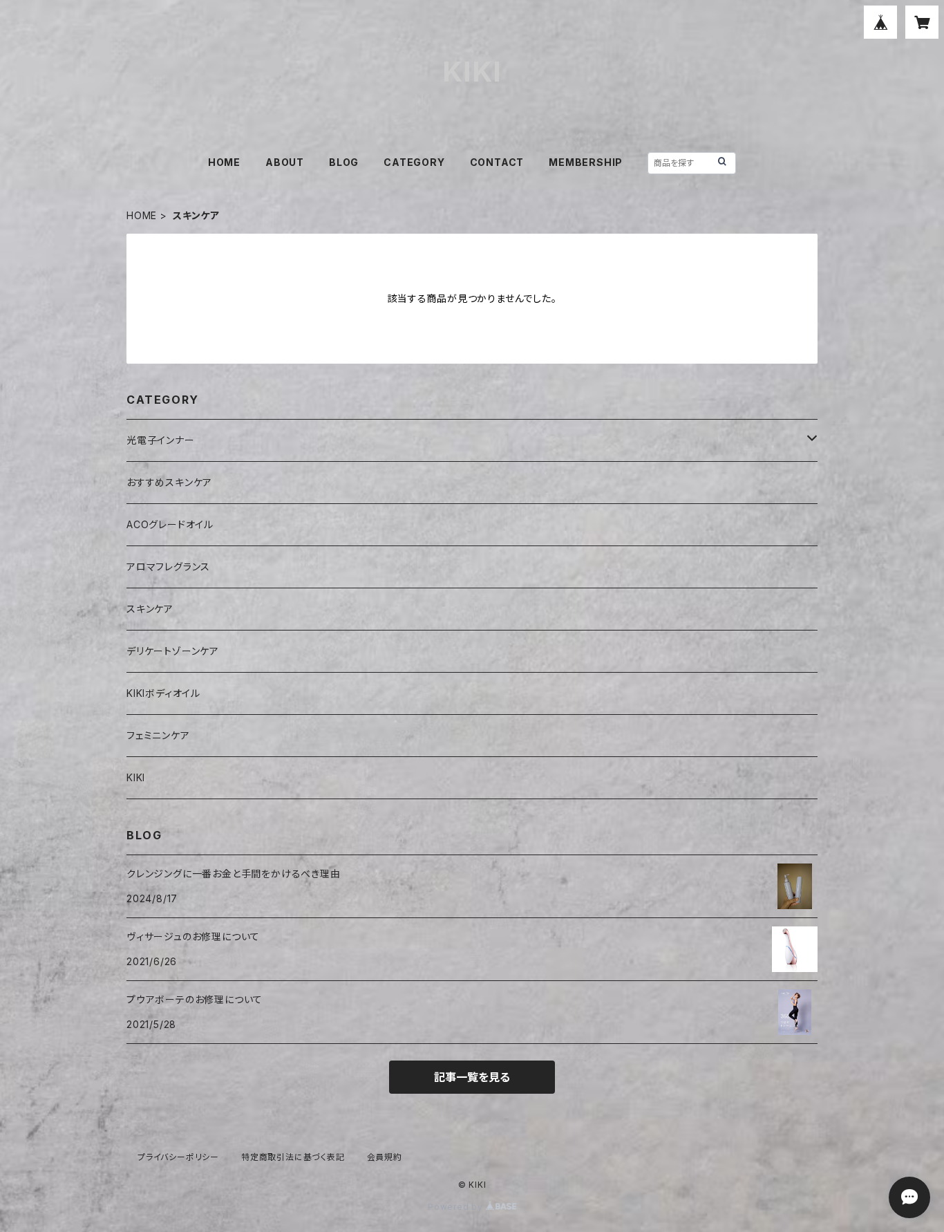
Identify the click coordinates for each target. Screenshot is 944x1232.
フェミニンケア (158, 735)
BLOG (344, 162)
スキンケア (149, 609)
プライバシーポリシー (178, 1157)
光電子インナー (160, 440)
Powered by (457, 1207)
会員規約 (384, 1157)
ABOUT (284, 162)
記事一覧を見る (472, 1077)
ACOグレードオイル (170, 524)
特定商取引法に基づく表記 (293, 1157)
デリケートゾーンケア (172, 651)
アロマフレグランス (168, 566)
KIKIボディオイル (163, 693)
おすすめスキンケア (169, 482)
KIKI (135, 777)
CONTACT (497, 162)
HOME (224, 162)
